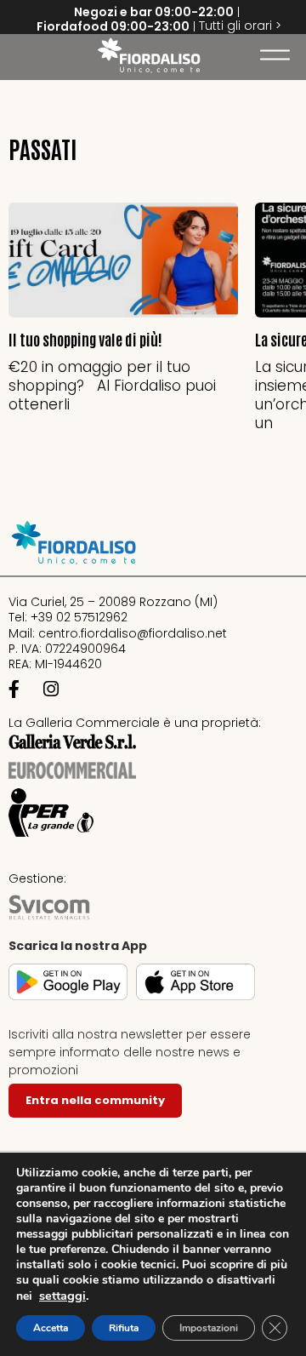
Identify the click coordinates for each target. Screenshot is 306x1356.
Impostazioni (208, 1328)
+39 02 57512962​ (79, 617)
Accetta (50, 1328)
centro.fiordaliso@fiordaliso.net (132, 633)
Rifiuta (124, 1328)
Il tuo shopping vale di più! (85, 339)
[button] (21, 55)
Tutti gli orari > (240, 25)
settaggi (62, 1295)
